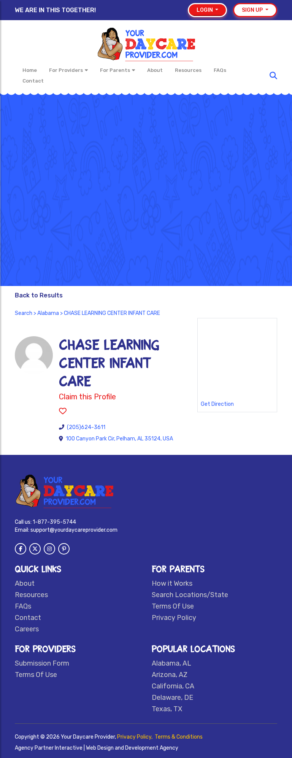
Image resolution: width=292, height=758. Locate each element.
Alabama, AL (171, 663)
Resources (188, 70)
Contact (33, 81)
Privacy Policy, (135, 737)
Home (29, 70)
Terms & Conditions (179, 737)
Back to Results (39, 295)
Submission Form (42, 663)
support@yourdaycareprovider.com (73, 530)
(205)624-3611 (86, 427)
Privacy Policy (174, 617)
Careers (27, 629)
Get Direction (217, 404)
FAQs (220, 70)
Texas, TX (167, 709)
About (155, 70)
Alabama (48, 313)
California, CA (173, 686)
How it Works (172, 583)
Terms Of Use (173, 606)
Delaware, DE (172, 697)
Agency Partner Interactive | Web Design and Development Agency (96, 748)
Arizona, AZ (169, 675)
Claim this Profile (87, 396)
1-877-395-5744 (54, 522)
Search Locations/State (190, 595)
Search (23, 313)
